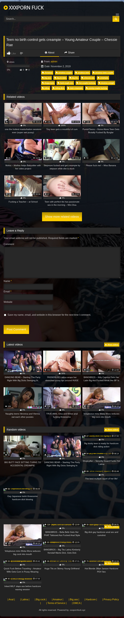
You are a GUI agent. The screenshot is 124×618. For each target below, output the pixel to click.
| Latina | (24, 599)
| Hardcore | (91, 599)
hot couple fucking (87, 83)
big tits (75, 78)
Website (8, 302)
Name (8, 281)
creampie (104, 78)
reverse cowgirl (107, 83)
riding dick (59, 88)
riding (46, 88)
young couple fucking (97, 88)
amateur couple (65, 72)
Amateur (48, 72)
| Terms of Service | (56, 603)
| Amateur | (57, 599)
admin (54, 61)
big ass (47, 78)
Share (71, 52)
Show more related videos (62, 216)
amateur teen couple (104, 72)
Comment (9, 244)
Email (7, 291)
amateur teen (83, 72)
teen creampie (76, 88)
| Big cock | (40, 599)
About (50, 52)
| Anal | (11, 599)
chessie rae (89, 78)
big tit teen (61, 78)
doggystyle (49, 83)
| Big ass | (74, 599)
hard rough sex (66, 83)
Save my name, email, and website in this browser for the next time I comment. (49, 315)
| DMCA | (77, 603)
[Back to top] (114, 609)
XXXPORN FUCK (26, 7)
